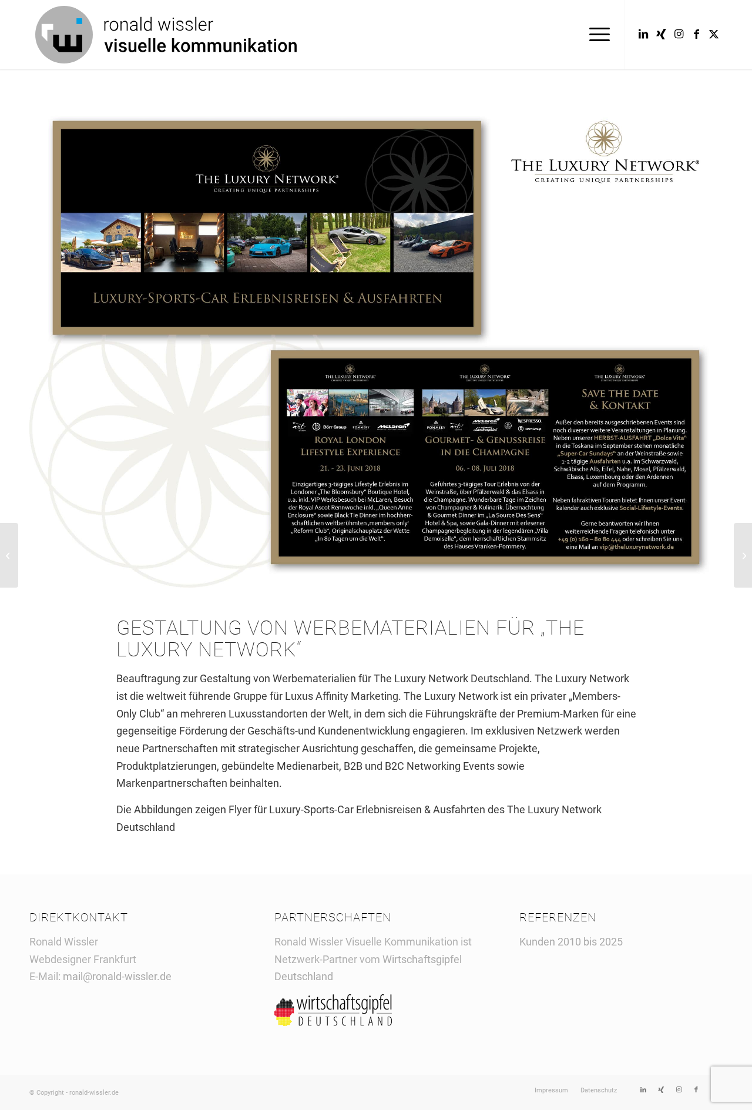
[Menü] (596, 34)
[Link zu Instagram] (678, 34)
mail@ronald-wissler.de (117, 976)
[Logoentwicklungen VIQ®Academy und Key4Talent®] (743, 555)
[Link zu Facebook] (696, 34)
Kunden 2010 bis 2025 (571, 941)
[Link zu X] (714, 34)
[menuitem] (596, 34)
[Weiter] (696, 342)
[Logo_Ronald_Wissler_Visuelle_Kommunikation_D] (166, 34)
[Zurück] (55, 342)
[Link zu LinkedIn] (643, 34)
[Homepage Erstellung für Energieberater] (9, 555)
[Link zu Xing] (661, 34)
